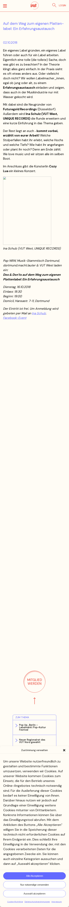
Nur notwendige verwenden (34, 884)
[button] (64, 750)
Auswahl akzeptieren (34, 893)
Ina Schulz (39, 313)
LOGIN (62, 5)
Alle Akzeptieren (34, 875)
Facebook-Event (14, 318)
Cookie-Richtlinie (15, 901)
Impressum (57, 901)
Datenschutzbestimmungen (37, 901)
